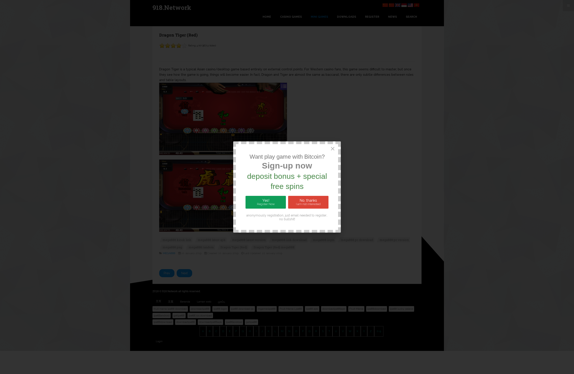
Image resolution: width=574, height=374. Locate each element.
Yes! (266, 202)
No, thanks (308, 202)
